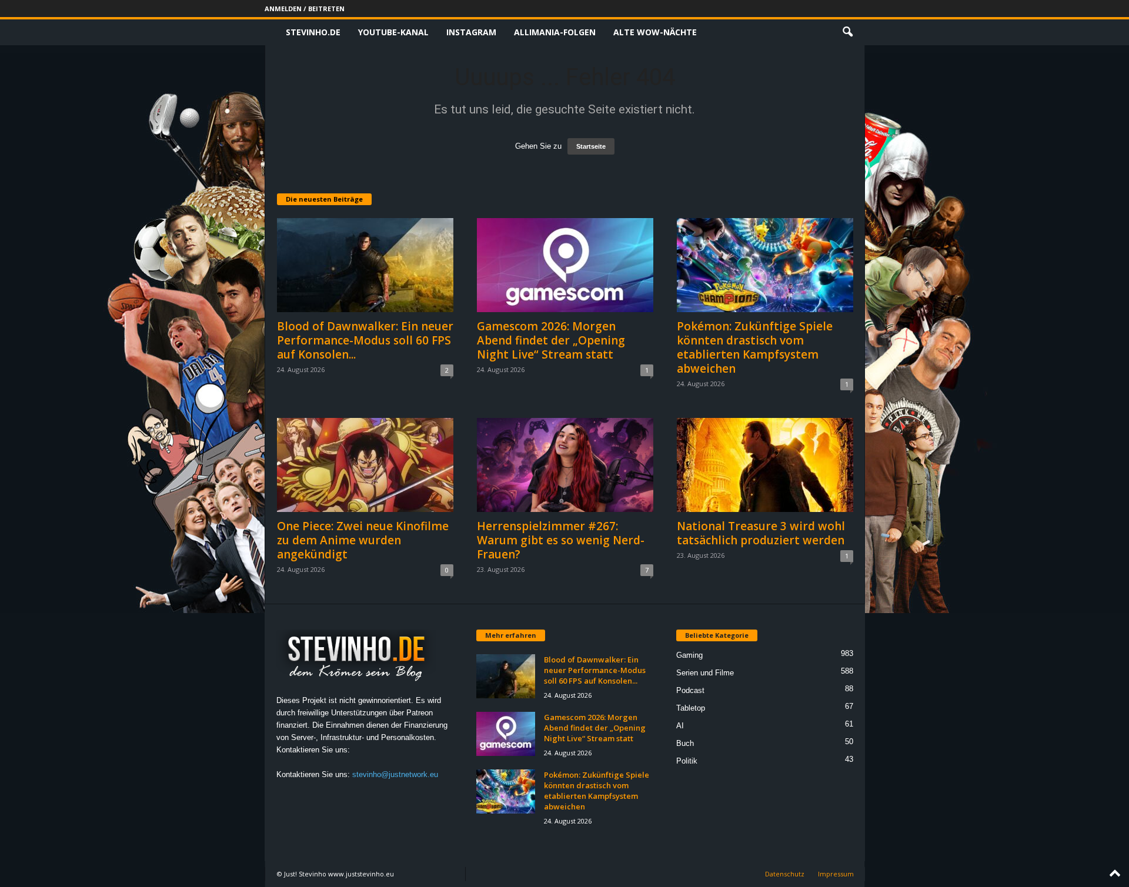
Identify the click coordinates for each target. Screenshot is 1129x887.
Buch (685, 743)
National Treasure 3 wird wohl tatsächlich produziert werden (761, 533)
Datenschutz (784, 873)
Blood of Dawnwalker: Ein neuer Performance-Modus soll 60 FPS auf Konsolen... (365, 340)
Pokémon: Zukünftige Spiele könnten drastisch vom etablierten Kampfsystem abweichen (755, 347)
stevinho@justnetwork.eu (395, 774)
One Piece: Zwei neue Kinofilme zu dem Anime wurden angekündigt (363, 540)
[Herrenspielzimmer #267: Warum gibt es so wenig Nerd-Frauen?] (565, 465)
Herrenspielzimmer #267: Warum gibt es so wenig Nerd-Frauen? (560, 540)
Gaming (689, 655)
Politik (686, 761)
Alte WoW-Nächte (655, 32)
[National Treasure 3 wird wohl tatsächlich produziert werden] (765, 465)
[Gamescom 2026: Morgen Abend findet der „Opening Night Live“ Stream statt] (565, 265)
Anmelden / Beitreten (305, 8)
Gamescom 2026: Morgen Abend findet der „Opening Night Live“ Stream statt (551, 340)
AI (680, 725)
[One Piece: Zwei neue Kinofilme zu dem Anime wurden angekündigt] (365, 465)
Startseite (591, 146)
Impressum (836, 873)
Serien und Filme (705, 672)
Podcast (690, 690)
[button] (847, 32)
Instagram (471, 32)
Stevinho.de (313, 32)
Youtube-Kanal (393, 32)
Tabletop (690, 708)
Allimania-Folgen (555, 32)
